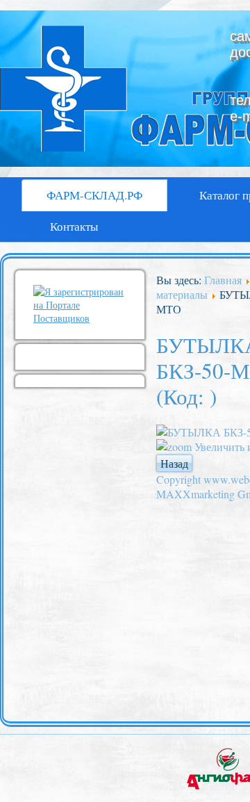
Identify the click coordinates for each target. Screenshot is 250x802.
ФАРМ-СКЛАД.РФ (94, 195)
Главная (223, 279)
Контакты (74, 226)
